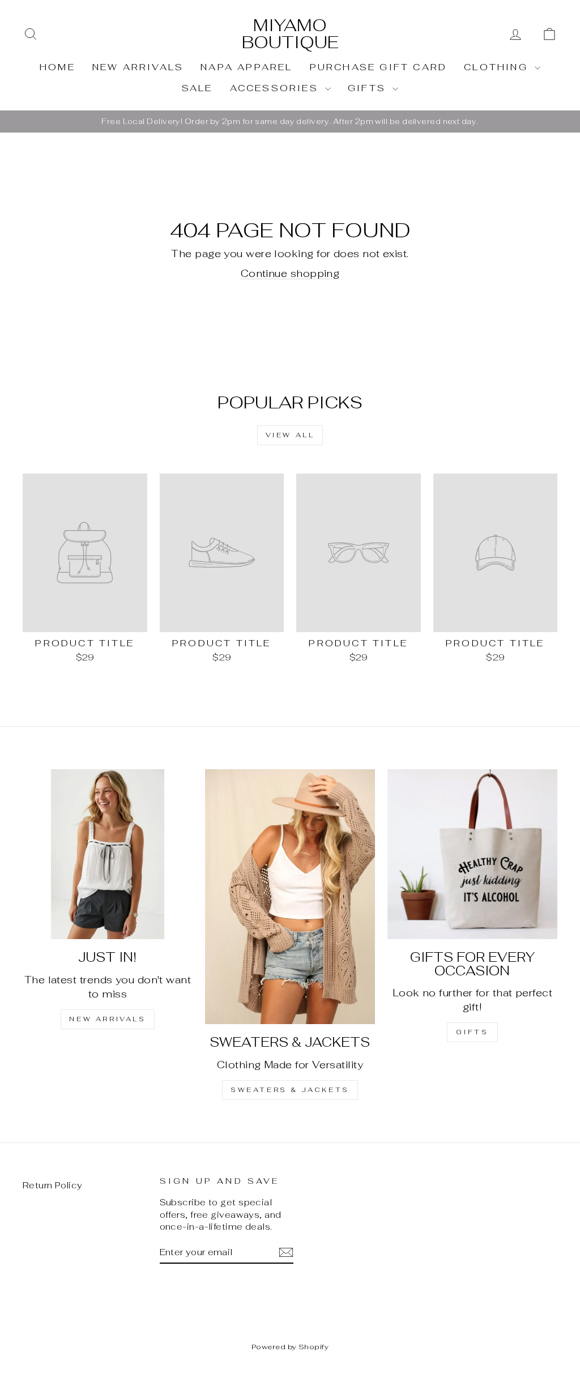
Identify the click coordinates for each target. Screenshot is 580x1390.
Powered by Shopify (290, 1346)
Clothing (498, 67)
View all (290, 435)
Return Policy (53, 1185)
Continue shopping (290, 273)
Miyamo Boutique (290, 33)
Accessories (276, 88)
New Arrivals (138, 67)
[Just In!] (108, 854)
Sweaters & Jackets (290, 1089)
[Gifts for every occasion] (472, 854)
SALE (197, 88)
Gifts (369, 88)
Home (57, 67)
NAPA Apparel (246, 67)
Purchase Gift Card (378, 67)
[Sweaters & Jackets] (290, 896)
